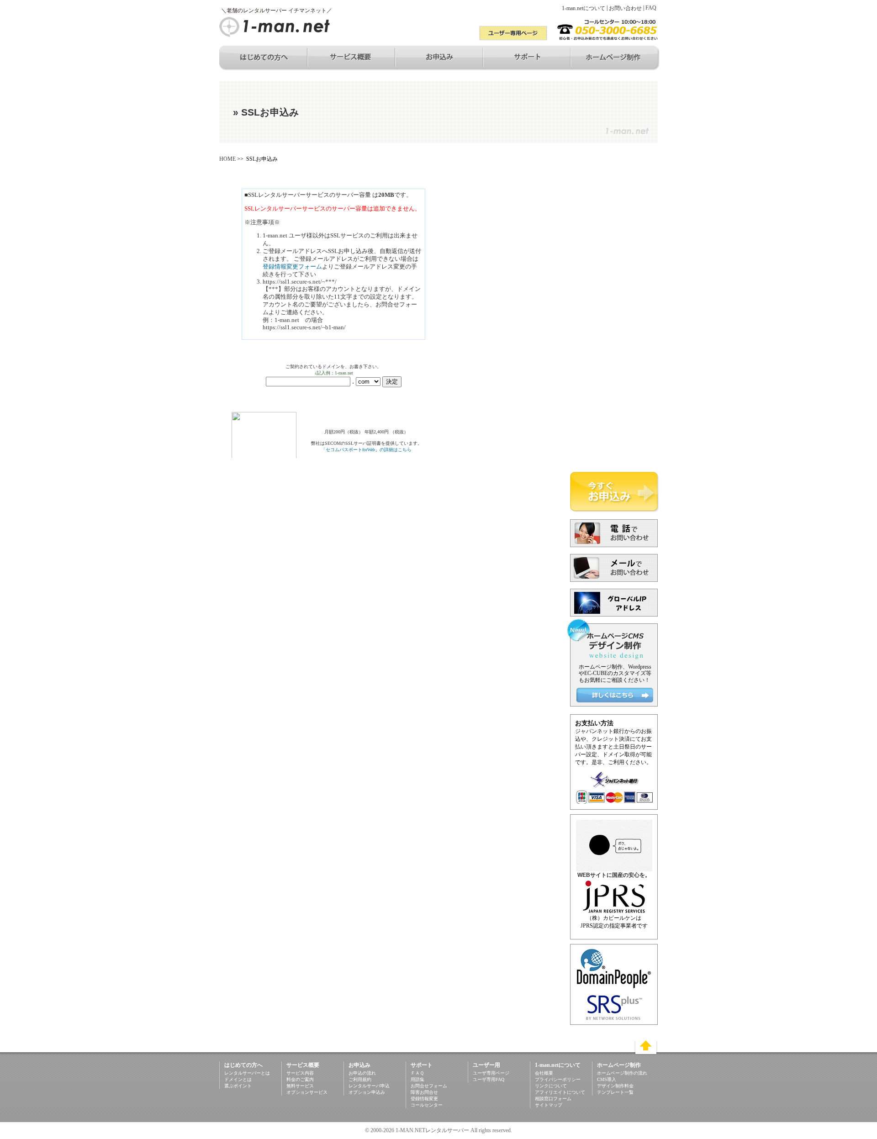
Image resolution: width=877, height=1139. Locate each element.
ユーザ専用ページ (491, 1073)
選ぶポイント (238, 1085)
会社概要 (544, 1073)
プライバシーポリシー (558, 1079)
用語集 (417, 1079)
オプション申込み (367, 1092)
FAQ (650, 8)
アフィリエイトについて (560, 1092)
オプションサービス (307, 1092)
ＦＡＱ (417, 1073)
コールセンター (427, 1104)
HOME (227, 159)
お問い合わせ (625, 8)
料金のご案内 (300, 1079)
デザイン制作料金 (615, 1085)
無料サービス (300, 1085)
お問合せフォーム (429, 1085)
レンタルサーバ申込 (369, 1085)
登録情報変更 (424, 1098)
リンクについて (551, 1085)
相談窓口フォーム (553, 1098)
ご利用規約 (360, 1079)
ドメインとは (238, 1079)
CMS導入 (606, 1079)
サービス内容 (300, 1073)
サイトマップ (548, 1104)
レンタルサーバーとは (247, 1073)
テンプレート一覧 (615, 1092)
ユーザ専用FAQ (488, 1079)
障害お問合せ (424, 1092)
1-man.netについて (583, 8)
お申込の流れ (362, 1073)
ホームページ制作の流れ (622, 1073)
